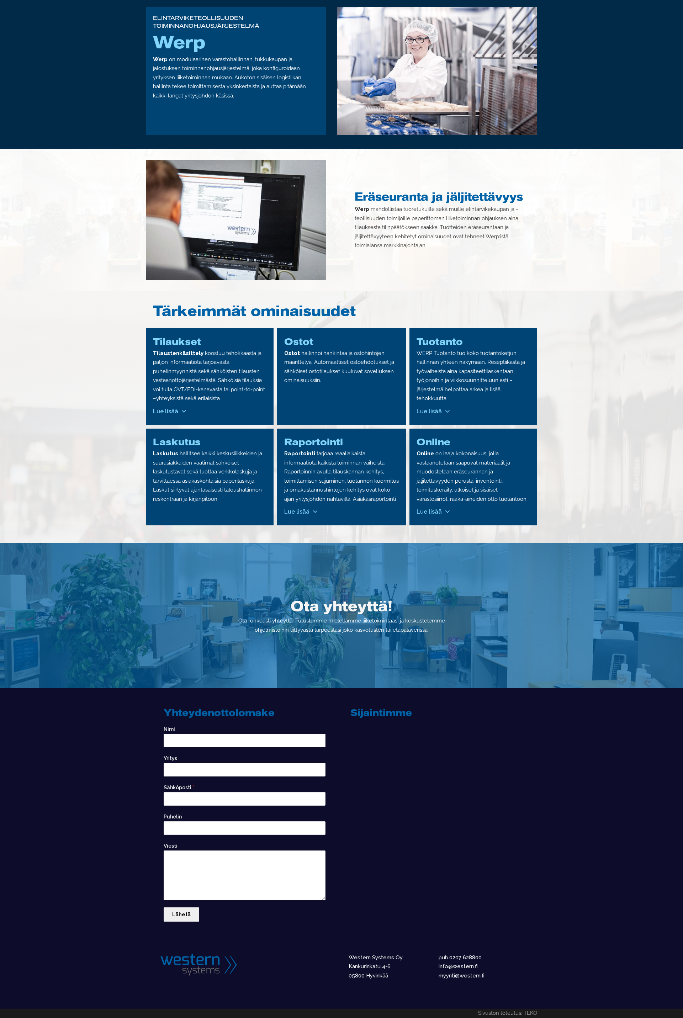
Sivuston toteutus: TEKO (507, 1013)
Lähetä (181, 914)
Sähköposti (179, 787)
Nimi (169, 729)
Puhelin (173, 817)
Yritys (170, 758)
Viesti (171, 846)
